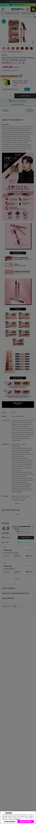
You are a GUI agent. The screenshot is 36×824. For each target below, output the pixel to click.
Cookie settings (9, 821)
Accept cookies (25, 821)
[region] (18, 817)
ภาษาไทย (17, 819)
